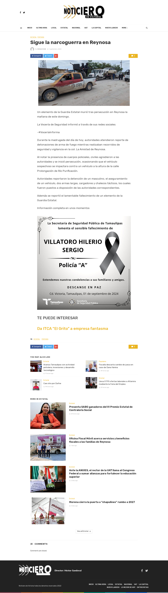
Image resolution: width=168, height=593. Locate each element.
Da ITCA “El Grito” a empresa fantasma (72, 328)
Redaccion (41, 49)
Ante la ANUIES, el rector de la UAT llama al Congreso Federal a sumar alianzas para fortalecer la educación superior (102, 473)
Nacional (76, 28)
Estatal (64, 28)
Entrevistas (142, 587)
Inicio (29, 28)
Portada (40, 37)
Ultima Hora (41, 28)
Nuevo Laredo (111, 28)
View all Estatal (82, 531)
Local (54, 28)
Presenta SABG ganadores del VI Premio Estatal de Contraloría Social (101, 408)
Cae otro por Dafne (52, 383)
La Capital (96, 28)
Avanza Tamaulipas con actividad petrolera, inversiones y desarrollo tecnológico (58, 367)
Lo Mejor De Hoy (128, 587)
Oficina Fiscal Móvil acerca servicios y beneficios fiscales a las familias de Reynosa (99, 440)
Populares (102, 361)
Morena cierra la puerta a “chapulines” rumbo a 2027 (102, 502)
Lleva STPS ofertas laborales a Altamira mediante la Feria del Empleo (117, 382)
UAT (86, 28)
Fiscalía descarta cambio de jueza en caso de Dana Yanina (116, 366)
